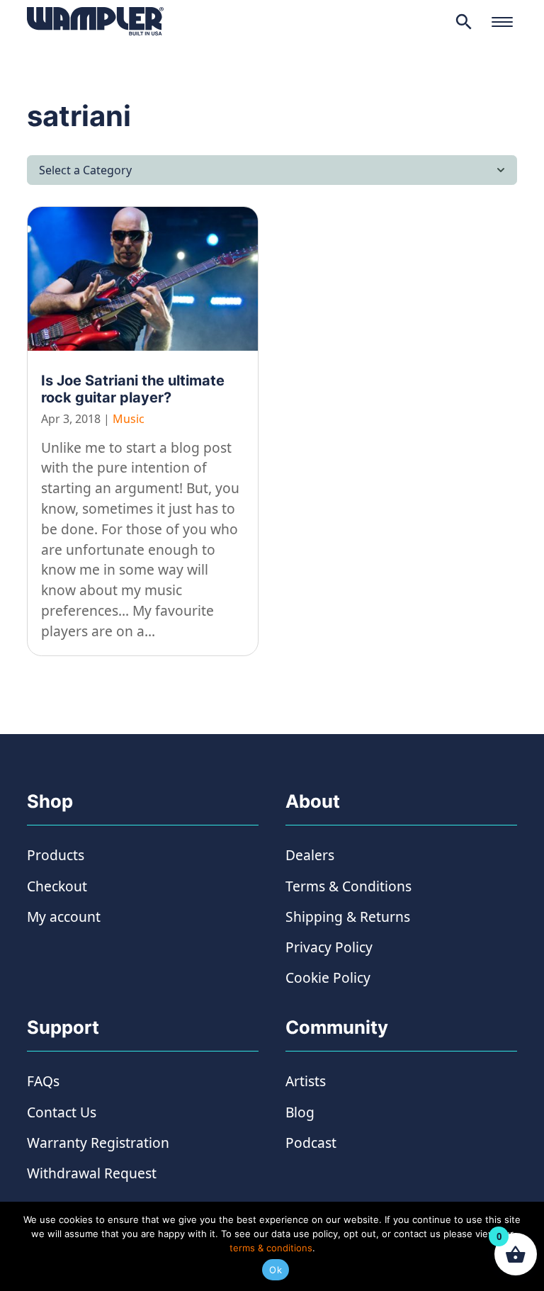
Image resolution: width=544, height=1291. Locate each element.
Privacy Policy (329, 947)
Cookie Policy (327, 977)
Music (128, 419)
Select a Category (85, 170)
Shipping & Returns (347, 916)
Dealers (309, 854)
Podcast (310, 1142)
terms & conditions (271, 1247)
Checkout (57, 886)
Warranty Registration (98, 1142)
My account (64, 916)
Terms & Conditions (348, 886)
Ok (275, 1269)
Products (55, 854)
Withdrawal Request (92, 1173)
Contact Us (61, 1112)
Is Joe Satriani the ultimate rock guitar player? (133, 389)
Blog (299, 1112)
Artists (305, 1080)
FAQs (43, 1080)
